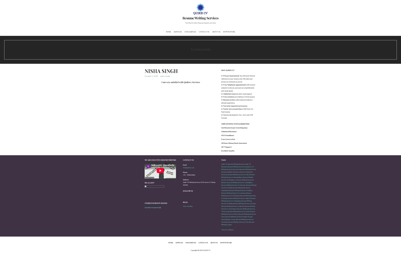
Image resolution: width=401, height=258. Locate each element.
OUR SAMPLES (190, 32)
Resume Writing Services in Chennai (233, 185)
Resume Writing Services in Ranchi (232, 206)
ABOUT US (216, 32)
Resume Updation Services (230, 172)
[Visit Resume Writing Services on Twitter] (184, 196)
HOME (168, 32)
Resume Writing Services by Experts (239, 167)
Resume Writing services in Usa (238, 222)
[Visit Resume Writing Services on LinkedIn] (191, 196)
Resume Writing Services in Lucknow (233, 193)
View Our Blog (187, 206)
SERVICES (178, 32)
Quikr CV (224, 164)
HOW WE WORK (229, 32)
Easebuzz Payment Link (153, 208)
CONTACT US (204, 32)
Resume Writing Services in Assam (244, 203)
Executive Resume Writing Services (244, 169)
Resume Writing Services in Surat (238, 211)
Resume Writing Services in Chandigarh (239, 182)
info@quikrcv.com (188, 168)
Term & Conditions (227, 230)
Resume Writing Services (201, 18)
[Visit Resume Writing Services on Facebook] (187, 196)
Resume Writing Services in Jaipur (238, 198)
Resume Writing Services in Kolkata (240, 190)
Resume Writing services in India (238, 174)
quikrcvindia (165, 76)
